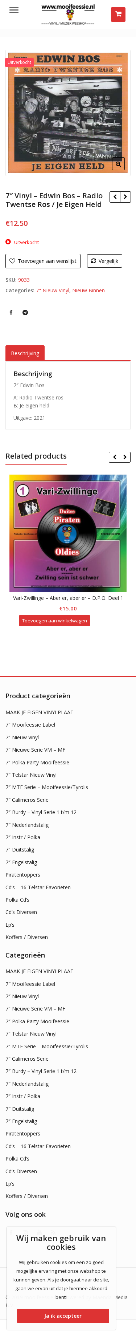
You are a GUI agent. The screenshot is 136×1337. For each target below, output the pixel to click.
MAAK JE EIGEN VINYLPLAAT (39, 712)
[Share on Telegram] (25, 312)
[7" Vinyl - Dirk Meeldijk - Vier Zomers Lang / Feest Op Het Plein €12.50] (115, 196)
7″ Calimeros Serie (27, 799)
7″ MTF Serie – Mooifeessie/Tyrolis (46, 787)
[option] (68, 113)
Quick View (72, 598)
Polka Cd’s (17, 899)
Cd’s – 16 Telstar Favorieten (38, 887)
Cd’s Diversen (21, 912)
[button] (124, 169)
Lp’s (10, 924)
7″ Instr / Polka (22, 837)
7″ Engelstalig (21, 862)
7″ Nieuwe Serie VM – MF (35, 749)
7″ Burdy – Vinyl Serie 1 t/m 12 (41, 812)
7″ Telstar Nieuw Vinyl (31, 774)
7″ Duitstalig (19, 849)
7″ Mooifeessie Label (30, 724)
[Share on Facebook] (10, 312)
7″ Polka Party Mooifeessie (37, 762)
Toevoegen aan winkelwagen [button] (54, 620)
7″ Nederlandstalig (27, 824)
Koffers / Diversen (26, 937)
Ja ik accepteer (63, 1315)
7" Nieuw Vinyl (52, 290)
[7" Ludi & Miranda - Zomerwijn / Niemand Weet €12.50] (125, 196)
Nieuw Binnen (88, 290)
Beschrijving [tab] (25, 353)
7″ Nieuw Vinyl (22, 737)
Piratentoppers (22, 874)
